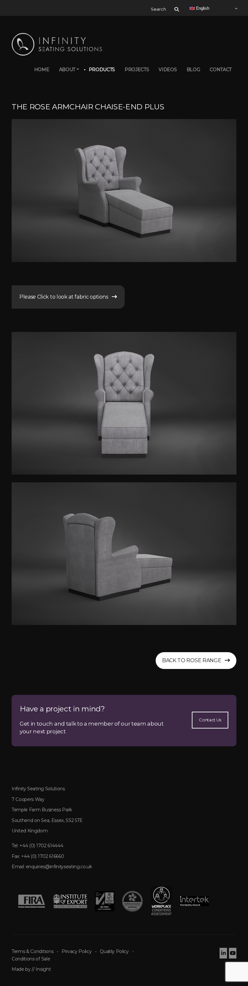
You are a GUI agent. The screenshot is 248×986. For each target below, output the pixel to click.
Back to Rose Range (193, 660)
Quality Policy (114, 951)
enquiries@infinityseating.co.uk (59, 867)
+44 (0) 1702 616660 (42, 856)
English (202, 8)
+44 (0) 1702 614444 (41, 846)
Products (102, 69)
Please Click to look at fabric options (65, 297)
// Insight (41, 969)
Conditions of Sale (31, 959)
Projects (137, 69)
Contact (221, 69)
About (67, 69)
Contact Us (210, 719)
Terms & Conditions (32, 951)
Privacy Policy (77, 951)
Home (41, 69)
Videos (168, 69)
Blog (193, 69)
